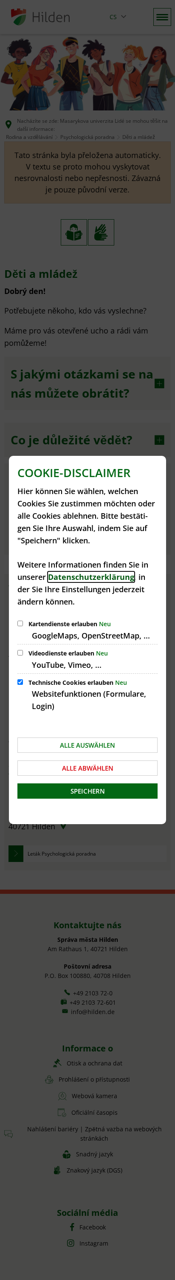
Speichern (88, 791)
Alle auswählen (87, 745)
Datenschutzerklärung (91, 577)
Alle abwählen (87, 768)
